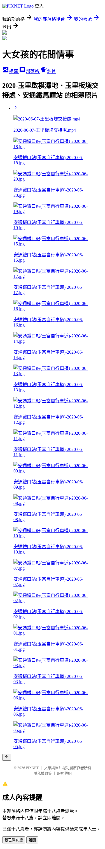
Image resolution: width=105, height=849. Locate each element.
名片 (51, 71)
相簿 (14, 71)
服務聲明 (64, 773)
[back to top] (6, 757)
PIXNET (32, 768)
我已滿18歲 (13, 840)
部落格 (33, 71)
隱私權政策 (43, 773)
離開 (32, 840)
